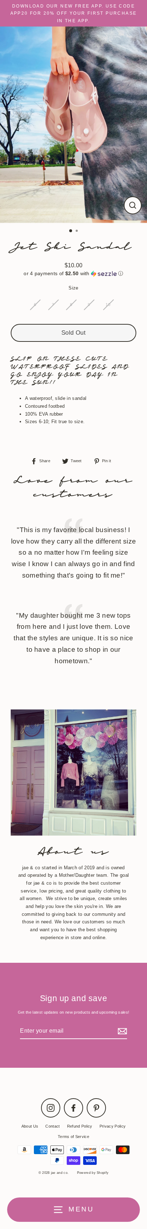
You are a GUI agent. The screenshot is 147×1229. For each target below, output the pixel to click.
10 (108, 304)
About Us (30, 1126)
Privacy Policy (113, 1126)
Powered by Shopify (93, 1173)
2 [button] (77, 231)
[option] (73, 125)
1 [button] (71, 231)
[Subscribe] (121, 1031)
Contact (52, 1126)
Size (73, 288)
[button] (73, 273)
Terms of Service (73, 1136)
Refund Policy (79, 1126)
